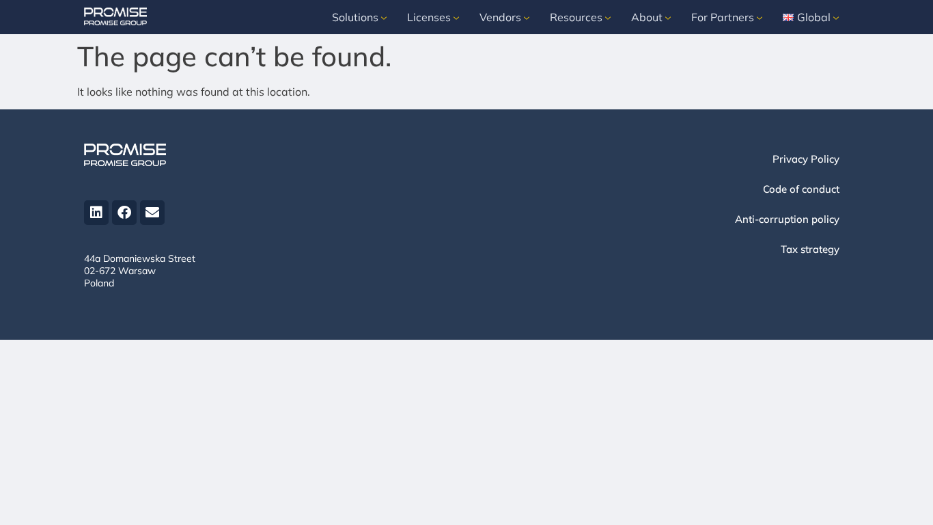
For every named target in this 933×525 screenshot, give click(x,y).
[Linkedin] (96, 212)
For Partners (722, 17)
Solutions (355, 17)
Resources (576, 17)
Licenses (429, 17)
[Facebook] (124, 212)
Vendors (500, 17)
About (647, 17)
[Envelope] (152, 212)
